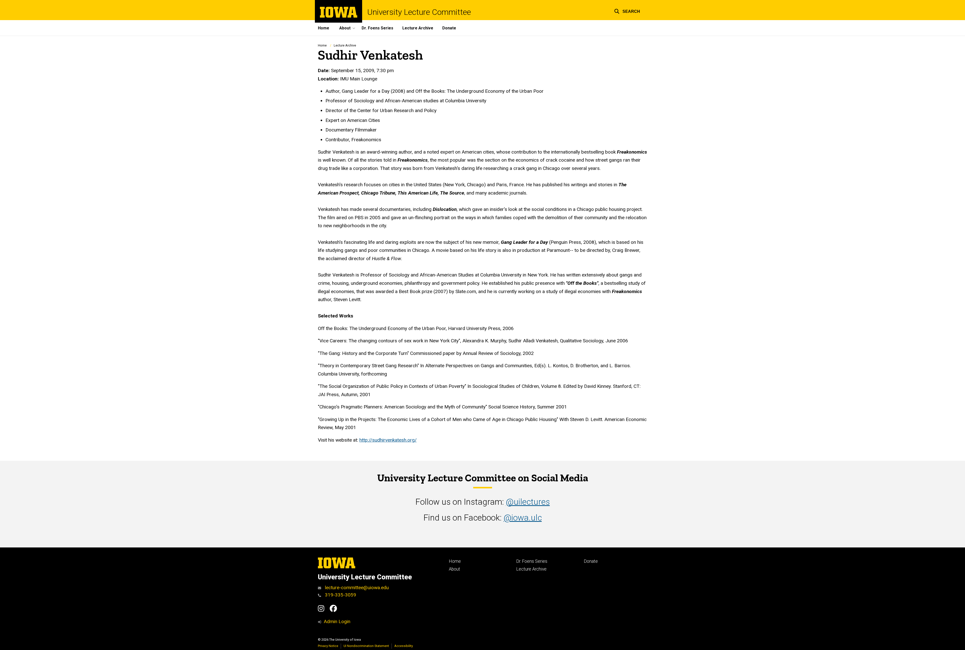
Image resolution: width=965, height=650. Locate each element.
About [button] (345, 28)
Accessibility (403, 646)
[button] (627, 10)
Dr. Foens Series (377, 28)
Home (323, 28)
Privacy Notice (328, 646)
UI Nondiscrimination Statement (366, 646)
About (454, 569)
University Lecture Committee (419, 12)
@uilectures (528, 502)
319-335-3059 (340, 595)
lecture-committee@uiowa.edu (356, 587)
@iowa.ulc (523, 518)
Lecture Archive (417, 28)
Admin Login (337, 621)
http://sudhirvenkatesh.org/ (388, 440)
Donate (449, 28)
